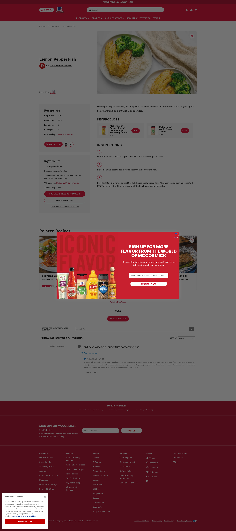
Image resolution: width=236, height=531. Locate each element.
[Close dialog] (176, 235)
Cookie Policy (17, 516)
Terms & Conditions (29, 516)
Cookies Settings (25, 521)
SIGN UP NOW (148, 284)
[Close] (45, 496)
